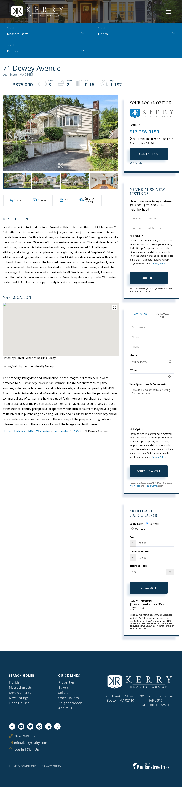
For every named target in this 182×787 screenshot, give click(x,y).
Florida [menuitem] (14, 682)
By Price (12, 51)
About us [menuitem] (65, 708)
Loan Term (136, 524)
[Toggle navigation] (168, 11)
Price (133, 537)
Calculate (148, 588)
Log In (19, 749)
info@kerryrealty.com (30, 742)
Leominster (61, 431)
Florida (103, 34)
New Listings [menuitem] (19, 698)
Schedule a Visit (162, 315)
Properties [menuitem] (66, 682)
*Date (133, 355)
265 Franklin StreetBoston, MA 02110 (120, 698)
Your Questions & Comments (148, 384)
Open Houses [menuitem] (19, 703)
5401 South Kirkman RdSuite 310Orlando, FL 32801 (155, 700)
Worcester (43, 431)
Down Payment (139, 551)
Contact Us (148, 154)
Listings (19, 431)
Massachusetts (17, 34)
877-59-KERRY (24, 736)
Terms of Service (151, 486)
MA (30, 431)
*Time (134, 370)
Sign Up (33, 749)
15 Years (140, 529)
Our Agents (136, 163)
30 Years (155, 524)
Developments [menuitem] (20, 692)
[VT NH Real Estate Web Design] (153, 766)
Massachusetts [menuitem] (20, 687)
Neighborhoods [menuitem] (70, 703)
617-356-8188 (144, 132)
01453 (77, 431)
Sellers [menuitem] (63, 692)
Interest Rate (138, 565)
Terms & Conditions (22, 766)
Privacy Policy (158, 263)
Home (7, 431)
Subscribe (148, 278)
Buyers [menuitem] (63, 687)
